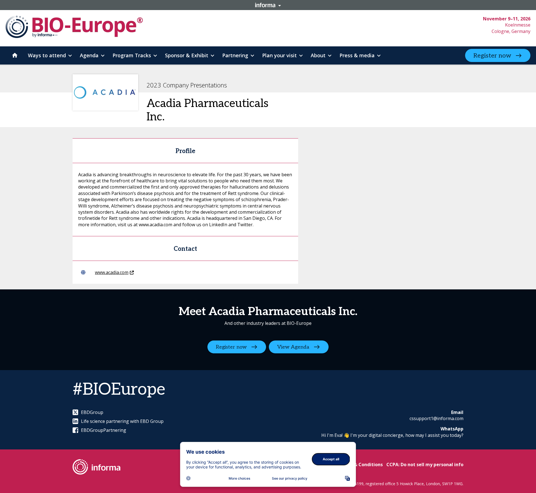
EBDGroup (92, 412)
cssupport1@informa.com (436, 418)
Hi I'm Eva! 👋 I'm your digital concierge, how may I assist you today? (392, 435)
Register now (492, 55)
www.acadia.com (111, 272)
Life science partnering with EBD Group (122, 421)
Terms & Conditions (360, 464)
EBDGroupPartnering (103, 430)
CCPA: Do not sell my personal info (424, 464)
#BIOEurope (119, 390)
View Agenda (293, 347)
